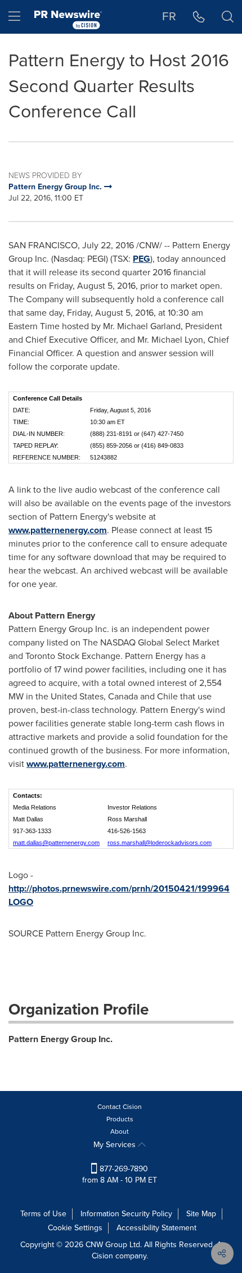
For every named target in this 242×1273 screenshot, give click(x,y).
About (119, 1131)
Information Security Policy (126, 1214)
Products (119, 1119)
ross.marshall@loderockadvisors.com (159, 842)
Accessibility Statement (156, 1228)
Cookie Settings (75, 1228)
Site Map (201, 1214)
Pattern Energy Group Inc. (60, 1039)
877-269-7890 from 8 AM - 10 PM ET (119, 1174)
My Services (115, 1145)
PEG (141, 258)
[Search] (227, 17)
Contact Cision (119, 1107)
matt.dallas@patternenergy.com (56, 842)
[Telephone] (199, 17)
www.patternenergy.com (57, 530)
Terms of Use (43, 1214)
